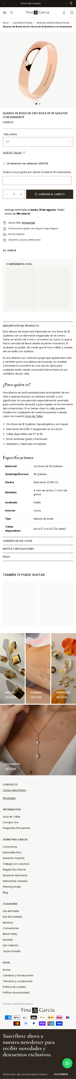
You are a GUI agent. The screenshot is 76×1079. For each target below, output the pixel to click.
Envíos (7, 970)
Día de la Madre (12, 917)
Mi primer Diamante (15, 875)
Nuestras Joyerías (14, 858)
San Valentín (10, 945)
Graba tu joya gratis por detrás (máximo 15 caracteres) (37, 172)
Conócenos (10, 847)
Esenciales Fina (12, 852)
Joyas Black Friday (22, 22)
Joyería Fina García (22, 1003)
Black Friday (10, 934)
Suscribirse (61, 1074)
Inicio (5, 22)
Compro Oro (10, 822)
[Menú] (4, 12)
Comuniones (11, 928)
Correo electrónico (14, 790)
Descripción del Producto (21, 325)
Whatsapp (9, 798)
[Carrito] (72, 12)
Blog (5, 892)
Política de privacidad (16, 992)
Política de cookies (14, 987)
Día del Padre (11, 911)
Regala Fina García (14, 869)
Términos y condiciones (17, 981)
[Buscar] (12, 12)
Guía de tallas (12, 152)
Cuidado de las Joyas (17, 541)
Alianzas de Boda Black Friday (53, 22)
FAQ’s (6, 556)
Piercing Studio (12, 886)
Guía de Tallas (34, 416)
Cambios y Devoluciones (18, 975)
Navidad (8, 939)
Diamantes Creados (15, 881)
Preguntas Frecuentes (16, 828)
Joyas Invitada (12, 951)
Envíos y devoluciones (18, 549)
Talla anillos (10, 134)
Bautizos (8, 922)
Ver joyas (10, 697)
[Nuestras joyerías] (71, 3)
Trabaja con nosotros (16, 864)
